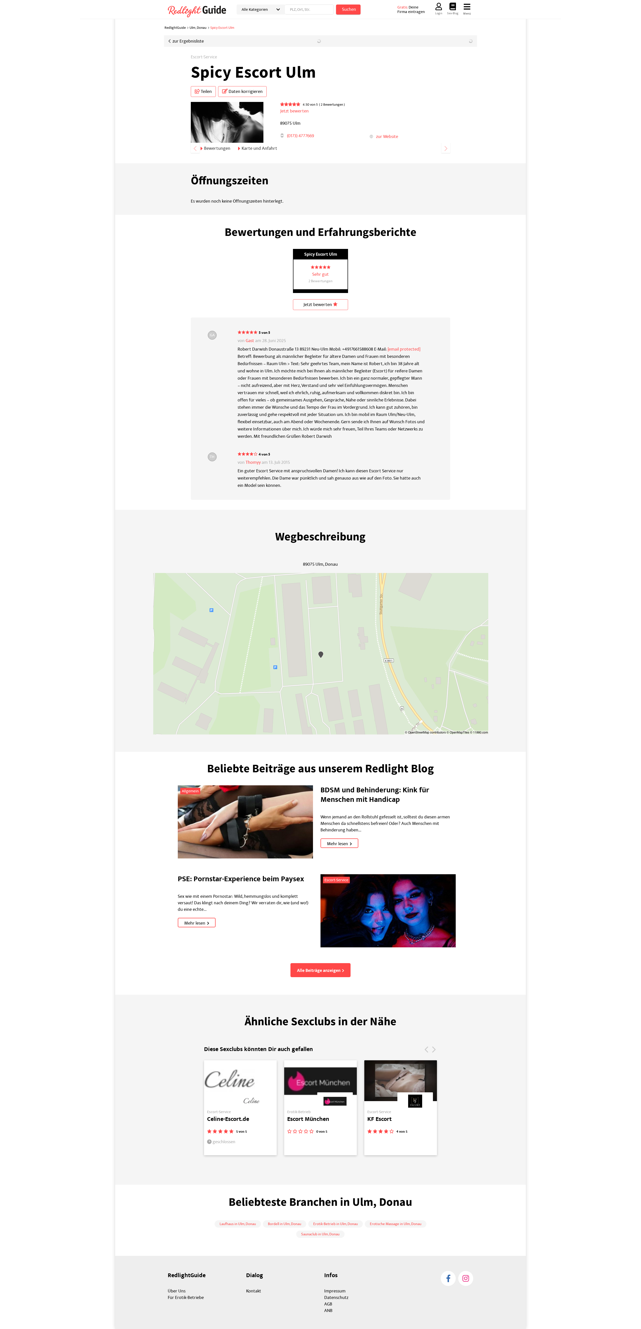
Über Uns (177, 1291)
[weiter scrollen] (445, 148)
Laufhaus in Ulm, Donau (238, 1224)
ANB (328, 1310)
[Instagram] (465, 1278)
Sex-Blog (452, 13)
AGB (328, 1304)
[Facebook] (448, 1278)
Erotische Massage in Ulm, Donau (395, 1224)
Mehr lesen (337, 843)
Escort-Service (204, 57)
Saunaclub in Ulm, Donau (320, 1234)
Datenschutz (336, 1297)
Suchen (349, 9)
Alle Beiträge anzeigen (319, 970)
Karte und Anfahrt (259, 148)
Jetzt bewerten (318, 304)
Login (438, 13)
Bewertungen (217, 148)
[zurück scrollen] (195, 148)
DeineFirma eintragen (411, 9)
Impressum (335, 1291)
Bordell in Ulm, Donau (284, 1224)
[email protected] (404, 349)
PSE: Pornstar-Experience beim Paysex (241, 879)
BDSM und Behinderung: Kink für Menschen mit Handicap (374, 795)
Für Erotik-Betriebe (186, 1297)
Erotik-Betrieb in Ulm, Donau (335, 1224)
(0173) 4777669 (300, 135)
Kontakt (253, 1291)
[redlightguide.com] (200, 11)
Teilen (206, 91)
